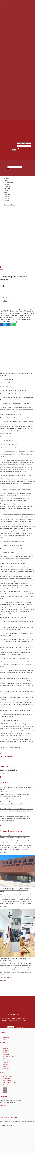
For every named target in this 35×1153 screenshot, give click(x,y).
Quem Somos (7, 1079)
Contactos (6, 1085)
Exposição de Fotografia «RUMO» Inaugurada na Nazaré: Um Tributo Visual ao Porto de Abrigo (15, 890)
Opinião (6, 203)
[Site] (4, 301)
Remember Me (23, 148)
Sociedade (7, 188)
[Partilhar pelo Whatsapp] (14, 324)
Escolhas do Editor (9, 205)
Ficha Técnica (7, 1081)
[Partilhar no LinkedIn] (8, 324)
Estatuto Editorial (8, 1076)
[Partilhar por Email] (11, 324)
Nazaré (9, 184)
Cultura (6, 190)
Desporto (7, 201)
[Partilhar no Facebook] (1, 324)
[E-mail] (6, 301)
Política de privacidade (9, 1083)
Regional (6, 199)
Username (14, 143)
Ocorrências (7, 186)
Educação (6, 197)
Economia (7, 195)
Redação (5, 298)
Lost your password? (22, 150)
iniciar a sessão (9, 774)
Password (14, 146)
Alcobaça (10, 182)
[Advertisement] (17, 245)
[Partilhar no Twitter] (5, 324)
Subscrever (3, 1105)
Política (6, 192)
